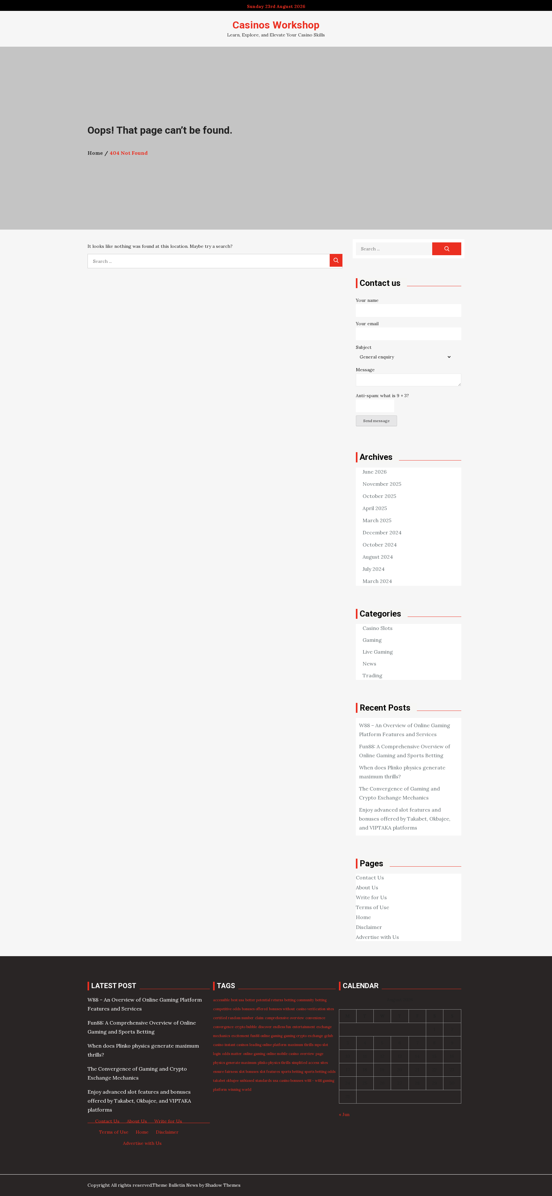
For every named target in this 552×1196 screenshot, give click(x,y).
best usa (237, 1000)
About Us (367, 887)
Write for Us (371, 897)
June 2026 (375, 471)
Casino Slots (378, 628)
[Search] (336, 260)
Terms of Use (372, 907)
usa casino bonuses (288, 1080)
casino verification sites (315, 1009)
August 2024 (378, 557)
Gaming (372, 640)
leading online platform (268, 1045)
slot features (270, 1071)
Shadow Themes (223, 1185)
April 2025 (375, 508)
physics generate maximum (235, 1062)
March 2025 (377, 520)
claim (259, 1018)
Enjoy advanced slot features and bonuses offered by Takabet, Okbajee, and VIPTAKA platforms (404, 819)
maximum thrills (300, 1045)
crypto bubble (246, 1027)
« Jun (344, 1114)
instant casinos (236, 1045)
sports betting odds (319, 1071)
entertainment (303, 1027)
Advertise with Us (377, 937)
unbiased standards (256, 1080)
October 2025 (379, 496)
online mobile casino (282, 1053)
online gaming (254, 1053)
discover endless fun (274, 1027)
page (319, 1053)
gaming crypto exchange (303, 1036)
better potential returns (264, 1000)
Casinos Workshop (276, 25)
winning (234, 1089)
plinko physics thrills (274, 1062)
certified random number (233, 1018)
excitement (240, 1036)
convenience (315, 1018)
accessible (221, 1000)
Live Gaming (378, 652)
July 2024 (374, 569)
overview (307, 1053)
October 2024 (380, 544)
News (369, 663)
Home (363, 917)
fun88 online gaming (266, 1036)
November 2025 (382, 484)
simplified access (305, 1062)
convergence (223, 1027)
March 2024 (377, 581)
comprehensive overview (284, 1018)
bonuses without (282, 1009)
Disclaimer (369, 927)
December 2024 (382, 532)
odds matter (232, 1053)
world (246, 1089)
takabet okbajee (226, 1080)
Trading (372, 675)
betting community (299, 1000)
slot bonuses (248, 1071)
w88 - (309, 1080)
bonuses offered (255, 1009)
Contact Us (370, 877)
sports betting (292, 1071)
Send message (376, 420)
